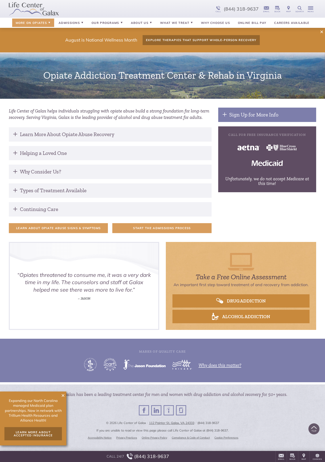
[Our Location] (288, 8)
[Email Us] (266, 8)
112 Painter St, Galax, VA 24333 (171, 423)
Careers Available (291, 23)
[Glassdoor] (181, 410)
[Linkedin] (156, 410)
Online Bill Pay (252, 23)
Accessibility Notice (100, 437)
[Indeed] (168, 410)
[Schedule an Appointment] (277, 8)
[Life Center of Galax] (75, 8)
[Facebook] (144, 410)
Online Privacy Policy (154, 437)
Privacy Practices (126, 437)
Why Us (215, 23)
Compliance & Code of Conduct (191, 437)
